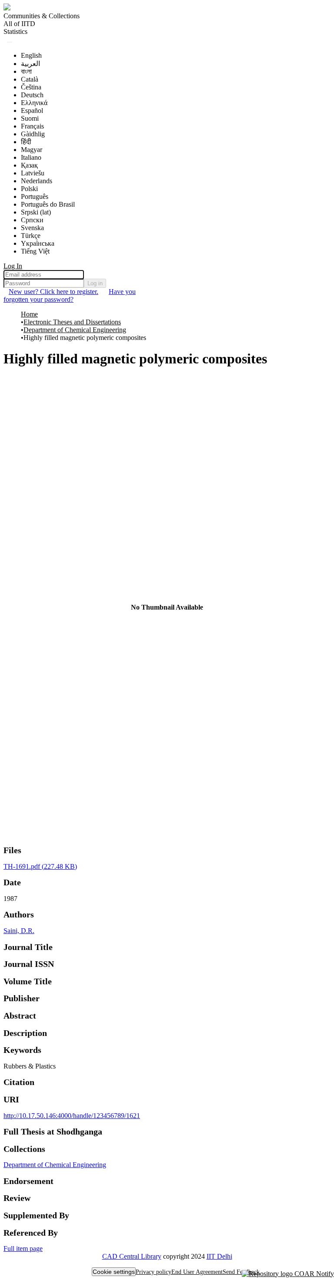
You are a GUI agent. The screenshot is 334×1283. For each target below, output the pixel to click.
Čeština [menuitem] (31, 87)
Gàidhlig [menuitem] (33, 134)
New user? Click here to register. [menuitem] (53, 291)
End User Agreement (197, 1272)
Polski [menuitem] (29, 188)
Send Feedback (241, 1272)
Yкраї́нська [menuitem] (37, 243)
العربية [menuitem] (30, 63)
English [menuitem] (31, 55)
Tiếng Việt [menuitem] (35, 251)
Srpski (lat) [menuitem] (36, 212)
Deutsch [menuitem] (32, 95)
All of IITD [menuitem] (19, 23)
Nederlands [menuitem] (36, 181)
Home (29, 314)
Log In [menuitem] (12, 266)
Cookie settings (114, 1271)
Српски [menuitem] (32, 220)
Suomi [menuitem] (30, 118)
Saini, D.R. (18, 930)
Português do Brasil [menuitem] (48, 204)
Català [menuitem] (29, 79)
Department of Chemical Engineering (74, 329)
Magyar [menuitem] (31, 149)
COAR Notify (313, 1273)
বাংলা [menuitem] (26, 71)
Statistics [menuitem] (15, 31)
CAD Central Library (131, 1256)
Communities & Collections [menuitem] (41, 16)
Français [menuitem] (32, 126)
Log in (95, 283)
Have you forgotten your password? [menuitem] (69, 295)
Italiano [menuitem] (31, 157)
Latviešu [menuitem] (32, 173)
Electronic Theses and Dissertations (72, 322)
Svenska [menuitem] (32, 227)
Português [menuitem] (34, 196)
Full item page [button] (23, 1248)
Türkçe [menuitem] (30, 235)
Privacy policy (153, 1272)
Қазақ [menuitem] (29, 165)
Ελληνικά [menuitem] (34, 102)
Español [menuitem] (32, 110)
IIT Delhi (219, 1256)
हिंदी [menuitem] (26, 141)
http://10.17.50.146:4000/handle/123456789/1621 (71, 1115)
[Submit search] (9, 42)
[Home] (6, 8)
